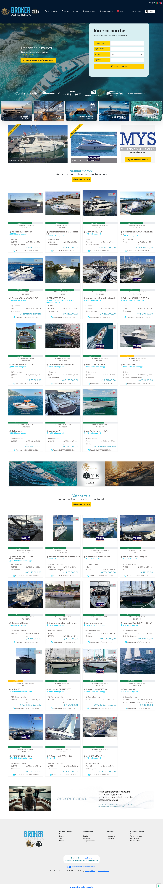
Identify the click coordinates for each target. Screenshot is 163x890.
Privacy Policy (90, 871)
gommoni (153, 116)
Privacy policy (135, 841)
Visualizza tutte (83, 179)
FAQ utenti (86, 838)
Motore (61, 841)
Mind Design (88, 858)
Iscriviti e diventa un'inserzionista (39, 60)
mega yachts (118, 116)
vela (58, 116)
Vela (60, 838)
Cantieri (85, 836)
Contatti (133, 834)
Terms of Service (103, 871)
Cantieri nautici (26, 93)
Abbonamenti (111, 838)
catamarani (86, 116)
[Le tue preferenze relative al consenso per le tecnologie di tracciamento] (159, 886)
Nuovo (61, 836)
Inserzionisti (87, 834)
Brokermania (111, 836)
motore (24, 116)
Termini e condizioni (136, 836)
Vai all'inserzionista (139, 159)
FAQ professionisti (89, 841)
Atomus (109, 834)
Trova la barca (120, 66)
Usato (61, 834)
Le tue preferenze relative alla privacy (83, 866)
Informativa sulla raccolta (81, 887)
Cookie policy (134, 838)
